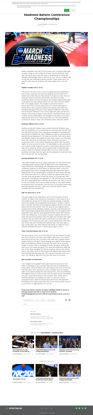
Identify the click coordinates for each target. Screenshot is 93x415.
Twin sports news (52, 24)
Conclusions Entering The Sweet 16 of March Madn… (44, 379)
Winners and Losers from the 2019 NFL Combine (69, 350)
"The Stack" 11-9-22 (19, 379)
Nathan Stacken (18, 382)
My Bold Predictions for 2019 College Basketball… (45, 350)
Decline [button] (72, 10)
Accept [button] (66, 10)
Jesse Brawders (43, 24)
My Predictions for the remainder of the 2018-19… (21, 350)
